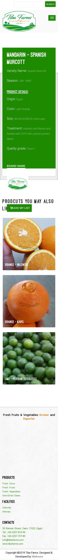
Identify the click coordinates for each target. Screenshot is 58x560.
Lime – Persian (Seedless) (21, 379)
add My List (21, 208)
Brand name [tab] (16, 166)
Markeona (37, 556)
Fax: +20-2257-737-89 (13, 536)
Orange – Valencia (16, 265)
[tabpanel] (29, 183)
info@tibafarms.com (13, 540)
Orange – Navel (14, 322)
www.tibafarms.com (12, 544)
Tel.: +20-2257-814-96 (13, 532)
